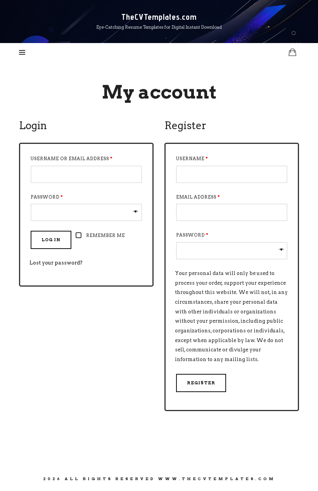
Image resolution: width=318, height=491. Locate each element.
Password (47, 197)
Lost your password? (56, 263)
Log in (50, 239)
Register (201, 383)
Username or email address (72, 158)
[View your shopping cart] (292, 52)
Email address (198, 197)
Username (192, 158)
